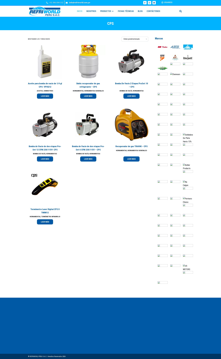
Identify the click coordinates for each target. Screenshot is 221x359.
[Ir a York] (161, 286)
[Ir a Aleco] (174, 47)
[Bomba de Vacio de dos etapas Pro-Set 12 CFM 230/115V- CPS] (45, 125)
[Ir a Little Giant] (161, 185)
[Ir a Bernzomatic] (186, 57)
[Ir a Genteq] (161, 128)
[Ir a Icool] (174, 158)
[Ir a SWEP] (186, 239)
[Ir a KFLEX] (174, 168)
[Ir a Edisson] (161, 108)
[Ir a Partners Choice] (186, 200)
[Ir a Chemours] (174, 74)
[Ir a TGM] (186, 249)
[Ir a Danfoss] (174, 97)
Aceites (40, 91)
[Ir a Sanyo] (174, 229)
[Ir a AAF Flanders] (161, 47)
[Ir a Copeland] (174, 87)
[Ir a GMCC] (174, 128)
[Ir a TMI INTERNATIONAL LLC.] (161, 259)
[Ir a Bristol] (174, 66)
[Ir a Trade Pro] (186, 259)
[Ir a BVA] (186, 67)
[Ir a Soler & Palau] (161, 239)
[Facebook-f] (145, 2)
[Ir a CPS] (186, 87)
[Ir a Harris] (186, 138)
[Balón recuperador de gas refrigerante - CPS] (88, 62)
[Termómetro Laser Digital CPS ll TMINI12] (45, 187)
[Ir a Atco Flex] (174, 57)
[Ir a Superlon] (174, 239)
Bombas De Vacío (126, 91)
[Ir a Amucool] (186, 47)
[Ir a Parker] (174, 202)
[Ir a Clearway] (186, 77)
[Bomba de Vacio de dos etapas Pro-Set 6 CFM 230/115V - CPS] (88, 125)
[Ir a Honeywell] (174, 148)
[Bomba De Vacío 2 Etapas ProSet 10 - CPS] (131, 62)
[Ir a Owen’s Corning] (186, 192)
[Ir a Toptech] (174, 259)
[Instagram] (149, 2)
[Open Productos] (113, 11)
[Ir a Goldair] (186, 128)
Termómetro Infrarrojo (50, 217)
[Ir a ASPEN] (161, 57)
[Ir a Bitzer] (161, 67)
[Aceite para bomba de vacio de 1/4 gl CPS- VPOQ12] (45, 62)
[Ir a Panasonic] (161, 202)
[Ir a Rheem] (186, 219)
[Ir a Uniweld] (174, 269)
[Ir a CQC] (161, 97)
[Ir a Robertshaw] (161, 229)
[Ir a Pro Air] (186, 209)
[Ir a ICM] (161, 158)
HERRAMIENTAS (78, 91)
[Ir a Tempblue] (174, 249)
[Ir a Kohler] (186, 167)
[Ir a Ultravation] (161, 269)
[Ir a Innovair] (161, 168)
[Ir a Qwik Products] (174, 219)
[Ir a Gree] (161, 138)
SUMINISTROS (48, 91)
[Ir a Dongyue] (186, 97)
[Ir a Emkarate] (186, 108)
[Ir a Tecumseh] (161, 249)
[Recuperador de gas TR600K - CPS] (131, 125)
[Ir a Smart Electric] (186, 229)
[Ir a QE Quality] (161, 219)
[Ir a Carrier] (161, 77)
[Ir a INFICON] (186, 158)
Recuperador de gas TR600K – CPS (131, 146)
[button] (181, 11)
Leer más (45, 96)
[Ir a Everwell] (161, 118)
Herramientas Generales (94, 91)
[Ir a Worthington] (186, 276)
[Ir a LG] (186, 175)
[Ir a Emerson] (174, 108)
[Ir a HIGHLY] (161, 148)
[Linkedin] (154, 2)
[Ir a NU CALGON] (186, 183)
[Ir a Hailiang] (174, 138)
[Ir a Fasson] (174, 118)
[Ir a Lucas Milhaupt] (174, 185)
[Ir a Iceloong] (186, 148)
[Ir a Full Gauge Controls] (186, 118)
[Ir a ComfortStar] (161, 87)
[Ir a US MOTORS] (186, 267)
